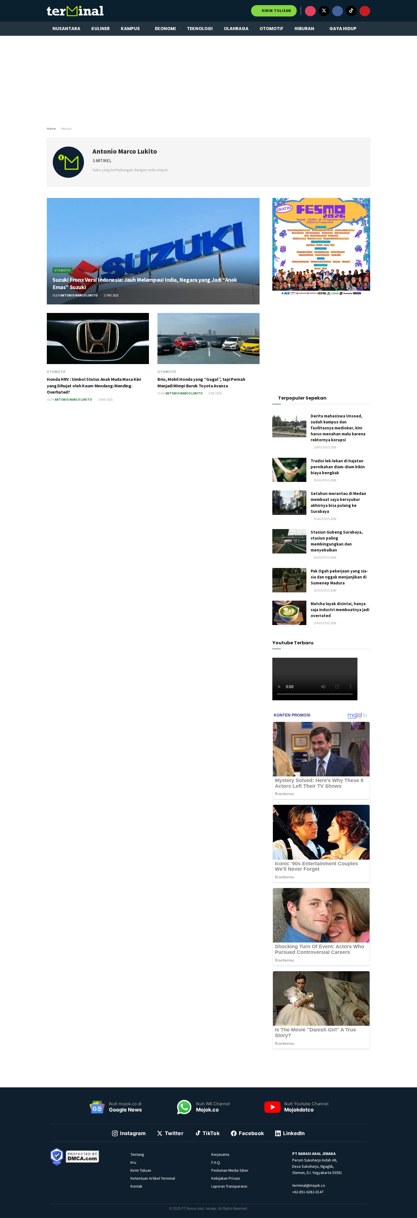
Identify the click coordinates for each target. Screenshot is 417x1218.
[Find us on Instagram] (310, 11)
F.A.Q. (216, 1162)
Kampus (130, 29)
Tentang (137, 1154)
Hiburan (304, 29)
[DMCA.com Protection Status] (83, 1156)
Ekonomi (165, 29)
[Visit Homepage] (75, 11)
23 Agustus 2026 (324, 447)
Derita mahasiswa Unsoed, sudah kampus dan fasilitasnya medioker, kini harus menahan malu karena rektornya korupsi (338, 427)
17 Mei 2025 (110, 295)
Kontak (136, 1186)
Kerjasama (220, 1154)
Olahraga (236, 29)
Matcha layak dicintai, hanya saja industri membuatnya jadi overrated (340, 609)
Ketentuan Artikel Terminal (152, 1178)
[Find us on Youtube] (364, 11)
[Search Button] (368, 29)
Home (51, 128)
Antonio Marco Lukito (79, 295)
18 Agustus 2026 (324, 480)
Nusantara (66, 29)
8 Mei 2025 (215, 393)
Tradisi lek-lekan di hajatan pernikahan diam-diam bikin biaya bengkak (338, 466)
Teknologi (200, 29)
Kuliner (100, 29)
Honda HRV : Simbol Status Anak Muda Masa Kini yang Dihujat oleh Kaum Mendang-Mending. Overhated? (94, 385)
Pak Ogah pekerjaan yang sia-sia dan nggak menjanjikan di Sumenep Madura (339, 577)
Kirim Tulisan (276, 10)
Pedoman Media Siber (229, 1170)
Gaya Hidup (343, 29)
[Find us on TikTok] (351, 11)
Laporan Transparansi (229, 1186)
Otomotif (271, 29)
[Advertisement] (208, 79)
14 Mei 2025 (105, 400)
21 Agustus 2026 (324, 519)
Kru (133, 1162)
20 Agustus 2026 (324, 557)
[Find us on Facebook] (337, 11)
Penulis (66, 128)
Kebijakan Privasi (225, 1178)
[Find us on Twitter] (324, 11)
